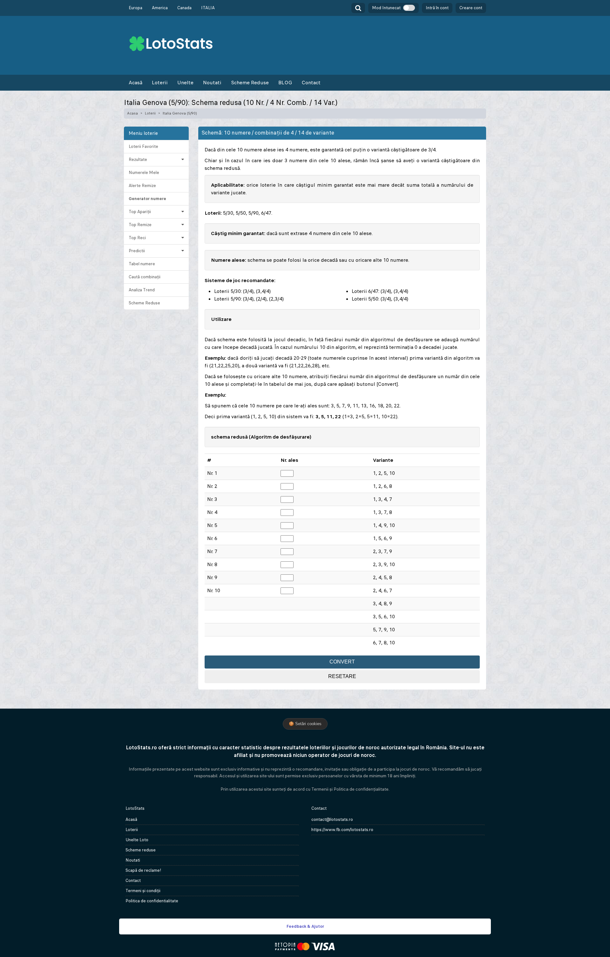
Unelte (185, 82)
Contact (311, 82)
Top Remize (140, 224)
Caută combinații (144, 277)
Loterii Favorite (143, 146)
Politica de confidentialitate (151, 901)
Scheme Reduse (250, 82)
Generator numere (147, 198)
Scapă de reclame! (143, 870)
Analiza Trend (142, 290)
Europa (135, 7)
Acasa (132, 113)
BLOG (285, 82)
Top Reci (137, 237)
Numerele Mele (144, 172)
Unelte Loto (136, 840)
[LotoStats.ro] (171, 43)
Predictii (137, 250)
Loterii (160, 82)
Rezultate (138, 159)
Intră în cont (437, 7)
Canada (184, 7)
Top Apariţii (140, 211)
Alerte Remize (142, 185)
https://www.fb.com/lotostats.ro (342, 829)
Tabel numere (142, 264)
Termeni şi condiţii (142, 890)
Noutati (212, 82)
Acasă (135, 82)
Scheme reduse (140, 850)
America (160, 7)
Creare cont (470, 7)
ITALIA (208, 7)
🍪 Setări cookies (305, 723)
